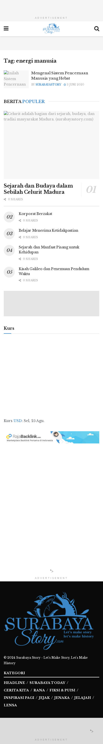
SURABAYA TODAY (47, 683)
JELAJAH (82, 698)
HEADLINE (14, 683)
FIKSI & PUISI (62, 690)
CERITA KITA (16, 690)
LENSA (10, 705)
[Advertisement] (52, 6)
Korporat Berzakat (35, 214)
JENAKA (62, 698)
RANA (39, 690)
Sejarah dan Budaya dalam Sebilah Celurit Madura (38, 189)
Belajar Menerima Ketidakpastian (48, 230)
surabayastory (48, 84)
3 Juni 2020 (75, 84)
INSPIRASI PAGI (19, 698)
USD (18, 421)
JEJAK (44, 698)
